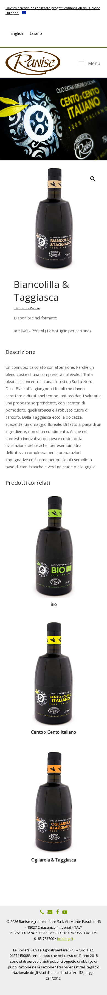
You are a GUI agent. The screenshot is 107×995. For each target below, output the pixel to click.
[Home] (32, 62)
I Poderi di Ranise (27, 308)
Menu (93, 63)
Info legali (65, 938)
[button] (93, 179)
